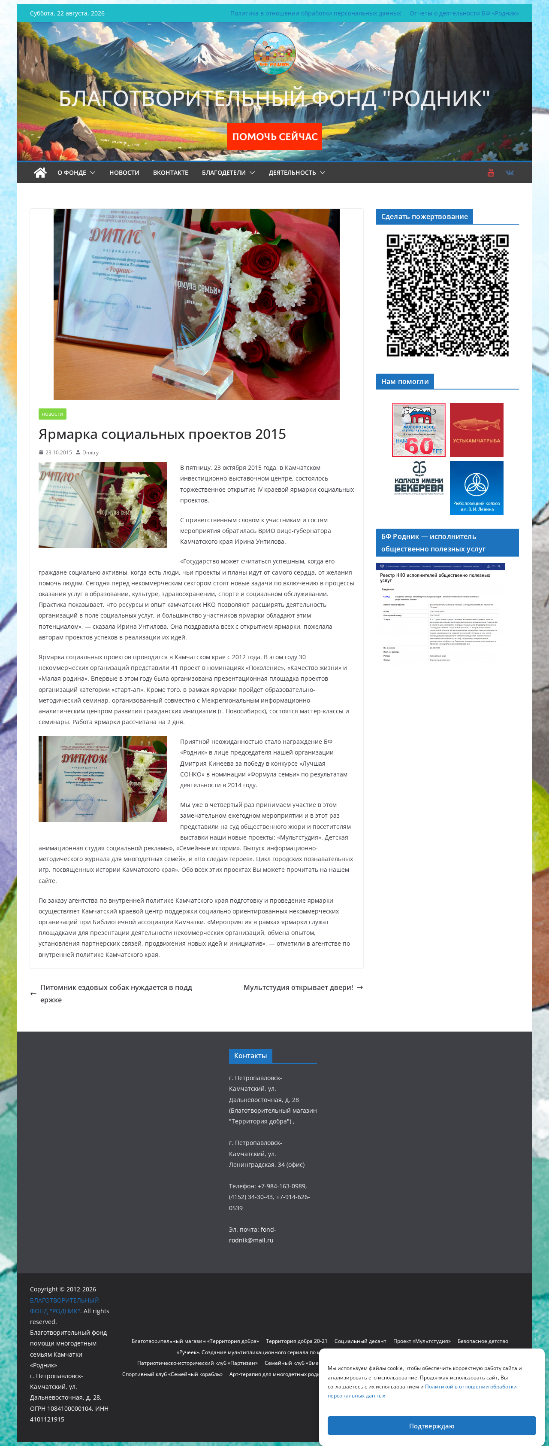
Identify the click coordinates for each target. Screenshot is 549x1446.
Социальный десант (360, 1341)
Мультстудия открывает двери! (298, 987)
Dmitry (90, 452)
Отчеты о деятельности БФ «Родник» (464, 13)
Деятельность (292, 172)
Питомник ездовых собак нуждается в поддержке (116, 994)
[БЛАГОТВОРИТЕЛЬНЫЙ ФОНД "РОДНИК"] (40, 172)
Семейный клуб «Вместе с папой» (307, 1363)
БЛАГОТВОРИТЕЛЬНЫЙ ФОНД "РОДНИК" (274, 98)
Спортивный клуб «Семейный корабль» (172, 1374)
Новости (124, 172)
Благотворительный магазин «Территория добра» (195, 1341)
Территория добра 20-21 (297, 1341)
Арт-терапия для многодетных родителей (282, 1374)
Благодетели (224, 172)
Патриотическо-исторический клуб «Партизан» (197, 1363)
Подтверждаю (432, 1426)
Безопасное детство (483, 1341)
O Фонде (71, 172)
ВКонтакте (170, 172)
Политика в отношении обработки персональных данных (315, 13)
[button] (91, 173)
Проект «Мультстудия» (422, 1341)
